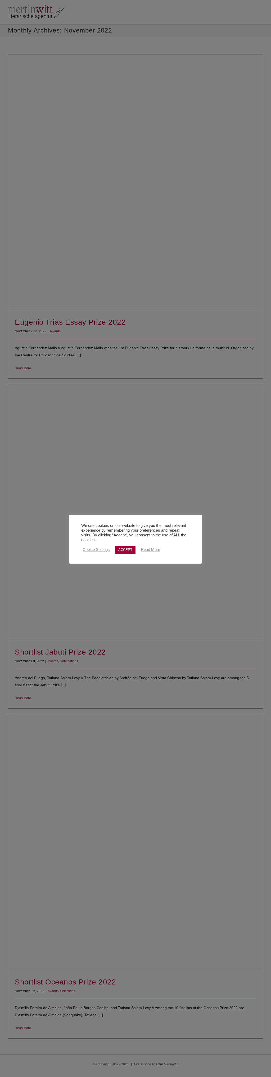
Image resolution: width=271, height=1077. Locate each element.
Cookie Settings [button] (96, 549)
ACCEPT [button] (125, 550)
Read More (150, 549)
